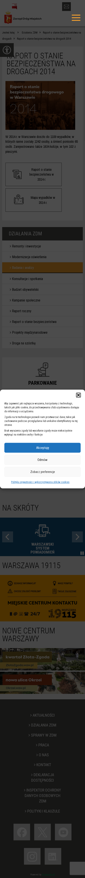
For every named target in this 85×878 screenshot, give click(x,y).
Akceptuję (42, 448)
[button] (78, 395)
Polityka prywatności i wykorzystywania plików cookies (40, 482)
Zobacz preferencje (42, 472)
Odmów (42, 460)
